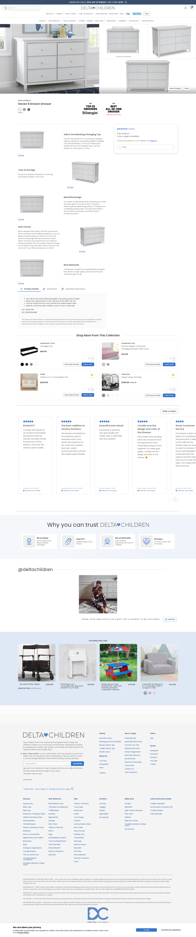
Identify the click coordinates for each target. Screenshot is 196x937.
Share (186, 88)
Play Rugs (77, 841)
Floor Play (77, 851)
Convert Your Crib (132, 745)
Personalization (148, 21)
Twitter (153, 764)
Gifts (122, 14)
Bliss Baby (137, 14)
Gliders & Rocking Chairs (32, 817)
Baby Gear (99, 21)
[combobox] (21, 8)
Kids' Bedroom (54, 21)
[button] (20, 109)
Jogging (102, 807)
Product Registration (133, 752)
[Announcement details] (72, 789)
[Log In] (185, 8)
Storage (52, 820)
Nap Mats (52, 855)
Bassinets (27, 831)
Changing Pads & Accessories (30, 859)
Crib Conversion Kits (31, 855)
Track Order (129, 765)
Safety (59, 14)
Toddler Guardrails (157, 803)
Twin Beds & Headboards (58, 807)
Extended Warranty (132, 755)
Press (101, 767)
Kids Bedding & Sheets (57, 838)
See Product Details (72, 364)
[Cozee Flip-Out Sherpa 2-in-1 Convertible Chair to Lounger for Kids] (159, 662)
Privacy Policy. (23, 932)
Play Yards (129, 814)
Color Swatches (131, 772)
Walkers (128, 817)
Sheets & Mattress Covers (33, 827)
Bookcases (27, 841)
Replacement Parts (132, 748)
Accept (146, 930)
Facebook (154, 754)
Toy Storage (79, 817)
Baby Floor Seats (131, 820)
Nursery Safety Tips (107, 745)
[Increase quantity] (92, 358)
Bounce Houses (80, 844)
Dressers (52, 814)
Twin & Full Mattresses (57, 841)
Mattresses (111, 21)
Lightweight (103, 814)
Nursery (42, 21)
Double (102, 810)
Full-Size (102, 803)
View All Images (175, 88)
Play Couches (79, 831)
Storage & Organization (32, 848)
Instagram (154, 750)
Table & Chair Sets (56, 827)
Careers (102, 773)
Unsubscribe (27, 780)
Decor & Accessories (31, 834)
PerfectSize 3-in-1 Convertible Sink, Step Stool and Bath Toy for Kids (72, 686)
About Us (49, 14)
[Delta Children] (53, 735)
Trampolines (79, 838)
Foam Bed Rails (54, 844)
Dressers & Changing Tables (34, 814)
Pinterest (153, 757)
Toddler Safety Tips (107, 748)
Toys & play (78, 807)
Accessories (133, 21)
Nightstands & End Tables (33, 838)
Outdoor (77, 820)
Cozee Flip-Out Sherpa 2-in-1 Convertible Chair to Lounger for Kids (152, 686)
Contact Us (129, 769)
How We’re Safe (105, 738)
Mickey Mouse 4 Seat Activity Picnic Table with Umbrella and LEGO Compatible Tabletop (111, 687)
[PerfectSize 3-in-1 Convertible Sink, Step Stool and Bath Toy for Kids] (77, 662)
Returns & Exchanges (133, 762)
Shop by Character (56, 851)
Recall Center (104, 752)
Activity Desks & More (82, 824)
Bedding (122, 21)
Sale (146, 14)
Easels (76, 814)
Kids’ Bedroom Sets (56, 803)
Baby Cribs (27, 807)
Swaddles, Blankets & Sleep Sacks (33, 864)
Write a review (169, 411)
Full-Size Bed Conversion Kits (161, 807)
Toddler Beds (54, 810)
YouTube (153, 761)
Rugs (25, 844)
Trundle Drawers (29, 851)
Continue (77, 763)
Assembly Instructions (133, 741)
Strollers (82, 21)
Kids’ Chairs (53, 824)
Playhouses (78, 810)
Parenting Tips (101, 14)
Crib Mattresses (29, 824)
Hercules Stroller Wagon (30, 684)
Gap (128, 14)
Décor (51, 831)
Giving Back (103, 764)
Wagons (90, 21)
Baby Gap (27, 810)
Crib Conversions (85, 14)
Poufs (76, 861)
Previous (170, 499)
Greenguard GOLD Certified (110, 741)
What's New (113, 14)
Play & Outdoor (69, 21)
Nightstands (53, 817)
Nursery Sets (28, 803)
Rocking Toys (79, 834)
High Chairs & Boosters (134, 810)
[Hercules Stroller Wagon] (36, 662)
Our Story (103, 761)
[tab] (29, 289)
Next (176, 499)
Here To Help (70, 14)
